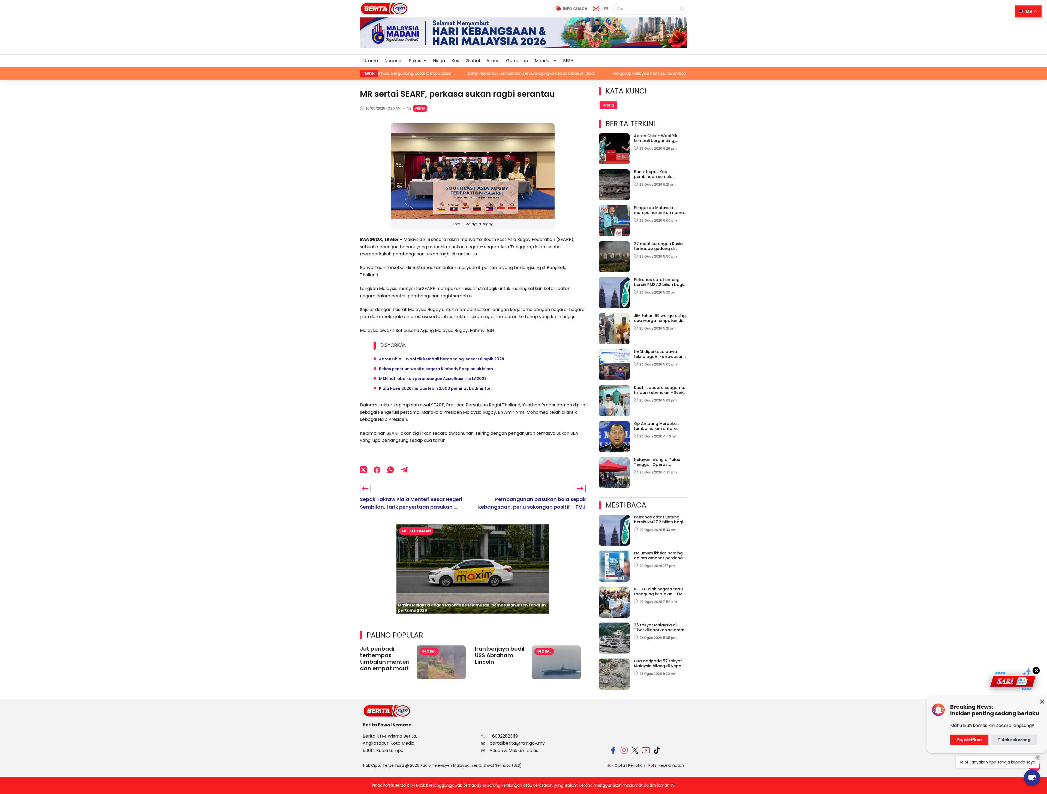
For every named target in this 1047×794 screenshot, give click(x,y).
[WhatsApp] (390, 469)
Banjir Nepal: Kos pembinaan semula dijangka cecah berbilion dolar (441, 73)
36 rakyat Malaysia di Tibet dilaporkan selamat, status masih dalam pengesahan (659, 627)
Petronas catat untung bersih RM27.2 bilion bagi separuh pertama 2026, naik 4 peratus (658, 282)
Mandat (543, 61)
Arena (493, 61)
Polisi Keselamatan (666, 765)
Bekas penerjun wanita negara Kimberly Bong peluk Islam (436, 369)
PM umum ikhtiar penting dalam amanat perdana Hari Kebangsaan (658, 555)
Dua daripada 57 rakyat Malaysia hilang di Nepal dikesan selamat (658, 663)
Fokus (415, 61)
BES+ (568, 61)
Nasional (393, 61)
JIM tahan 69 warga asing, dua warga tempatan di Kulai (660, 318)
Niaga (439, 61)
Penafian (636, 765)
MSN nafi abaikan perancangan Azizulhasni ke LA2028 (433, 378)
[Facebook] (377, 469)
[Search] (682, 8)
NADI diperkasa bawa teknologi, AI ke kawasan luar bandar (659, 354)
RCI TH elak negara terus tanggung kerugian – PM (659, 591)
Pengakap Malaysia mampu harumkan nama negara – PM (577, 73)
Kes (455, 61)
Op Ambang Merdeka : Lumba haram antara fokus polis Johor (656, 426)
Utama (370, 61)
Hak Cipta (616, 765)
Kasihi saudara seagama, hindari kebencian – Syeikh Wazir (660, 390)
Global (473, 61)
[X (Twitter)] (363, 469)
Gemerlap (517, 61)
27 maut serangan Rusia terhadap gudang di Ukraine (658, 246)
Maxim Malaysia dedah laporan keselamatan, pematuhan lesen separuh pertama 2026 (472, 607)
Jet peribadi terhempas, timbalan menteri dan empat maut (385, 658)
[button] (418, 61)
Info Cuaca (575, 8)
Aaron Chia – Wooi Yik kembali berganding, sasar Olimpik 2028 (441, 359)
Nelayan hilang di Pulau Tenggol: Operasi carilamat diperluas (657, 462)
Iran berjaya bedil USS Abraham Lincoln (499, 655)
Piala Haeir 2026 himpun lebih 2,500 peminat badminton (435, 388)
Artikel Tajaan (416, 531)
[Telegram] (404, 469)
